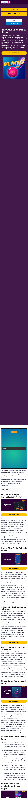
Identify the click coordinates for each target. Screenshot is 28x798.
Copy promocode (14, 23)
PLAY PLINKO (14, 9)
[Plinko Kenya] (6, 2)
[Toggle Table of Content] (15, 490)
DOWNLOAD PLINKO (14, 14)
